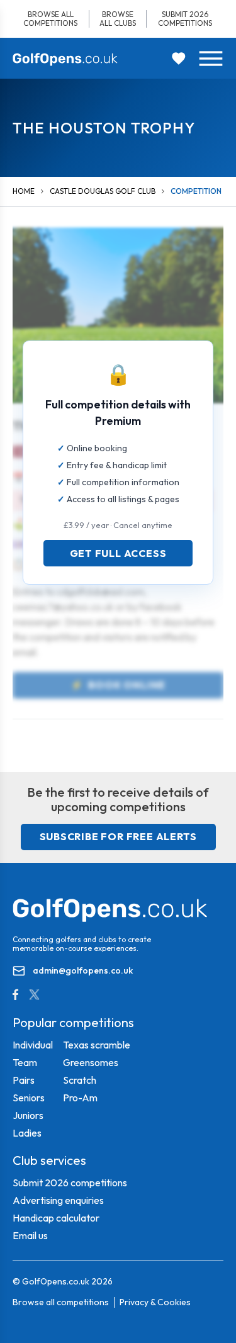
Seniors (29, 1097)
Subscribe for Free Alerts (118, 836)
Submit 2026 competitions (185, 18)
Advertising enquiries (58, 1200)
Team (25, 1062)
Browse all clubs (117, 18)
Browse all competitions (50, 18)
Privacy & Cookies (155, 1302)
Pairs (24, 1080)
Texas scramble (96, 1044)
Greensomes (90, 1062)
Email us (30, 1235)
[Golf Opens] (65, 59)
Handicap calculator (56, 1217)
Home (24, 191)
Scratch (79, 1080)
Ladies (27, 1133)
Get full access (118, 553)
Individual (33, 1044)
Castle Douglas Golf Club (102, 191)
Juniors (28, 1115)
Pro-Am (80, 1097)
